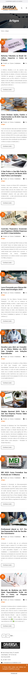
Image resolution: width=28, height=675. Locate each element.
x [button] (26, 665)
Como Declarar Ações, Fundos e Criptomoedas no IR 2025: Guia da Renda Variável (14, 117)
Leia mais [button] (17, 669)
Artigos (3, 65)
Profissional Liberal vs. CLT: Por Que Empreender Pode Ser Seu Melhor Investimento (14, 531)
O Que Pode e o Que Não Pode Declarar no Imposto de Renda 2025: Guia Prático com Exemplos (14, 173)
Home (2, 31)
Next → (12, 635)
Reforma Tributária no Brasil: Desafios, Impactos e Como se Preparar (14, 58)
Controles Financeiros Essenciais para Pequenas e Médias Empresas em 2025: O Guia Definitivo (14, 231)
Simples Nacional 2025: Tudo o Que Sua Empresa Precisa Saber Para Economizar (14, 414)
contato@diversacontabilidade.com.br (12, 662)
